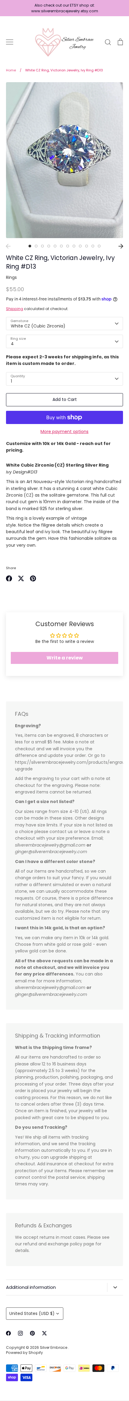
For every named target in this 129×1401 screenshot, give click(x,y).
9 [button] (80, 246)
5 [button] (55, 246)
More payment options (64, 432)
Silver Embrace (54, 1347)
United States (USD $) (32, 1313)
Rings (11, 277)
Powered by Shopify (24, 1352)
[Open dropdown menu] (115, 1287)
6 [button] (61, 246)
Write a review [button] (64, 657)
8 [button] (74, 246)
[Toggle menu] (9, 42)
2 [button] (36, 246)
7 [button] (67, 246)
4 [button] (48, 246)
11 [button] (93, 246)
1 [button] (29, 246)
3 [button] (42, 246)
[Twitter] (44, 1333)
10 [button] (86, 246)
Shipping (14, 308)
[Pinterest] (32, 1333)
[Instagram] (20, 1333)
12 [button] (99, 246)
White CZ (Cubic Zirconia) (38, 326)
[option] (64, 160)
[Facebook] (8, 1333)
